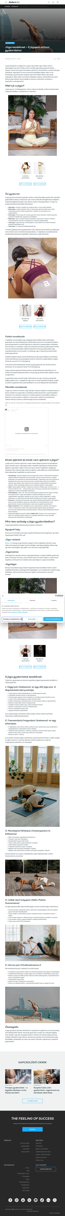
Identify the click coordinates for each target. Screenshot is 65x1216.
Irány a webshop (25, 184)
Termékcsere (39, 1146)
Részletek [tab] (32, 600)
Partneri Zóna (39, 1160)
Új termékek (26, 1149)
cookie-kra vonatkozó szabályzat (23, 1209)
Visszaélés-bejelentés (33, 1211)
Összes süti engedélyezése (53, 619)
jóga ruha (9, 543)
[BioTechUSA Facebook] (10, 1200)
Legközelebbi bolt (46, 1169)
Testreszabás (31, 619)
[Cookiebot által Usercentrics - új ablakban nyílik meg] (56, 596)
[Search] (49, 2)
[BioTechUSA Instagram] (17, 1200)
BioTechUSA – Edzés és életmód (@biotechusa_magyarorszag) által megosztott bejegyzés (29, 454)
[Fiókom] (53, 2)
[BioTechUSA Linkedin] (36, 1200)
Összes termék (25, 1151)
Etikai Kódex (25, 1190)
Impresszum (25, 1188)
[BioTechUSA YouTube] (23, 1200)
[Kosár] (58, 2)
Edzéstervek (14, 6)
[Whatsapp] (55, 1200)
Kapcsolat (38, 1143)
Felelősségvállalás (24, 1182)
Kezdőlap (7, 6)
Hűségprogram (25, 1185)
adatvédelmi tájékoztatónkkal (19, 612)
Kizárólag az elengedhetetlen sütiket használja (12, 619)
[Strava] (48, 1200)
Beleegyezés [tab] (11, 600)
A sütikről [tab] (53, 600)
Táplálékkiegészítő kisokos (43, 1151)
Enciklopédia (25, 1176)
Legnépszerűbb (25, 1146)
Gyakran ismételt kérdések (43, 1154)
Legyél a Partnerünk (41, 1157)
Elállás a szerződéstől (42, 1149)
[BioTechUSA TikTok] (42, 1200)
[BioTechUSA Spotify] (29, 1200)
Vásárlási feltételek (54, 1213)
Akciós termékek (24, 1143)
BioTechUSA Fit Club (23, 1173)
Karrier (27, 1179)
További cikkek (32, 1101)
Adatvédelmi (8, 1209)
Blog (28, 1170)
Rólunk (27, 1168)
